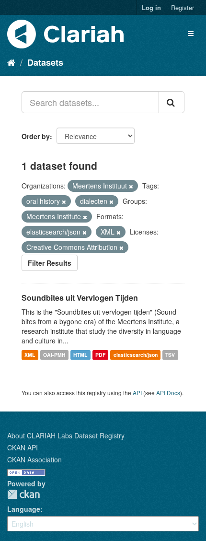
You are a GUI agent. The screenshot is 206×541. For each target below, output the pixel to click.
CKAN (23, 494)
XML (29, 354)
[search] (171, 102)
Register (182, 7)
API (137, 392)
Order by (36, 136)
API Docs (168, 392)
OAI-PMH (54, 354)
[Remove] (131, 186)
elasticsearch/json (136, 354)
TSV (170, 354)
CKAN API (22, 447)
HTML (80, 354)
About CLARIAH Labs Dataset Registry (66, 435)
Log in (151, 7)
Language (23, 509)
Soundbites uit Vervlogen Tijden (80, 297)
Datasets (45, 62)
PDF (100, 354)
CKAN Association (34, 459)
